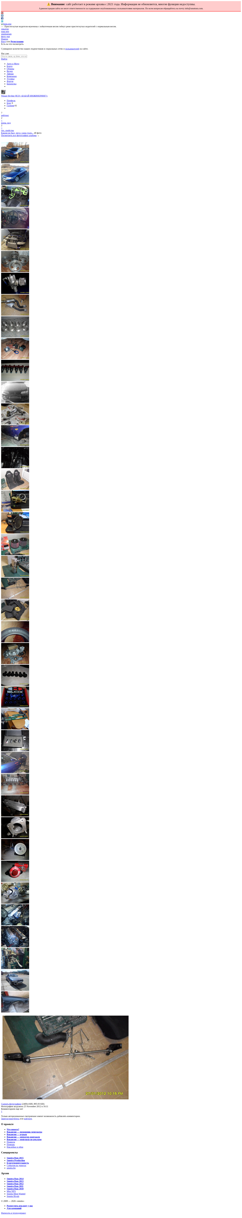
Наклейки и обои (15, 1147)
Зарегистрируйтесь (10, 1119)
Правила (11, 1142)
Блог (9, 103)
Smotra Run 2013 (15, 1181)
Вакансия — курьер (17, 1134)
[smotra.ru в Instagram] (6, 24)
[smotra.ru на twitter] (2, 21)
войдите (28, 1119)
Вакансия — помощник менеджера (24, 1132)
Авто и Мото (13, 64)
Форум (10, 81)
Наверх (4, 39)
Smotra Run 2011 (15, 1186)
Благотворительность (18, 1163)
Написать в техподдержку (13, 1213)
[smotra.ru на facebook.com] (2, 18)
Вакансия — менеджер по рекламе (24, 1139)
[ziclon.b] (3, 93)
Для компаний (14, 1208)
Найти (4, 59)
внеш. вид (6, 123)
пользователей (72, 49)
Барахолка (11, 84)
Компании (12, 76)
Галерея (10, 105)
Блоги (9, 66)
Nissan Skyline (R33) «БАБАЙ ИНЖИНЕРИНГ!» (24, 96)
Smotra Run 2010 (15, 1189)
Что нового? (13, 1129)
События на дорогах (16, 1165)
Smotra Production (16, 1160)
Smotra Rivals (13, 1196)
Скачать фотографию (11, 1104)
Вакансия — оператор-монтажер (23, 1137)
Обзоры (10, 69)
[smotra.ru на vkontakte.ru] (2, 16)
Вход (3, 41)
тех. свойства (7, 130)
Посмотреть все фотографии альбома (19, 135)
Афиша (10, 74)
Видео (10, 71)
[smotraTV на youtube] (2, 13)
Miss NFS (11, 1191)
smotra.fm (11, 1168)
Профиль (11, 100)
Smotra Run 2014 (15, 1179)
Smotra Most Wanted (16, 1194)
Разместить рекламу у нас (20, 1206)
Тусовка (10, 79)
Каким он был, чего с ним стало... (17, 133)
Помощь (11, 1144)
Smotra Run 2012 (15, 1184)
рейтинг (5, 115)
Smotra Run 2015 (15, 1158)
